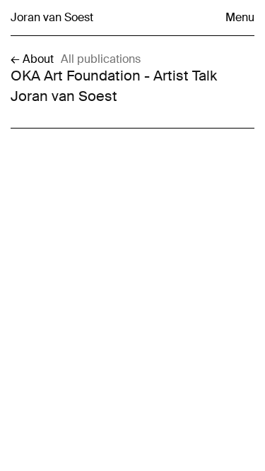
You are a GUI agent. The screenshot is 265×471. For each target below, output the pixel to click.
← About (32, 59)
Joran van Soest (52, 18)
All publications (101, 59)
